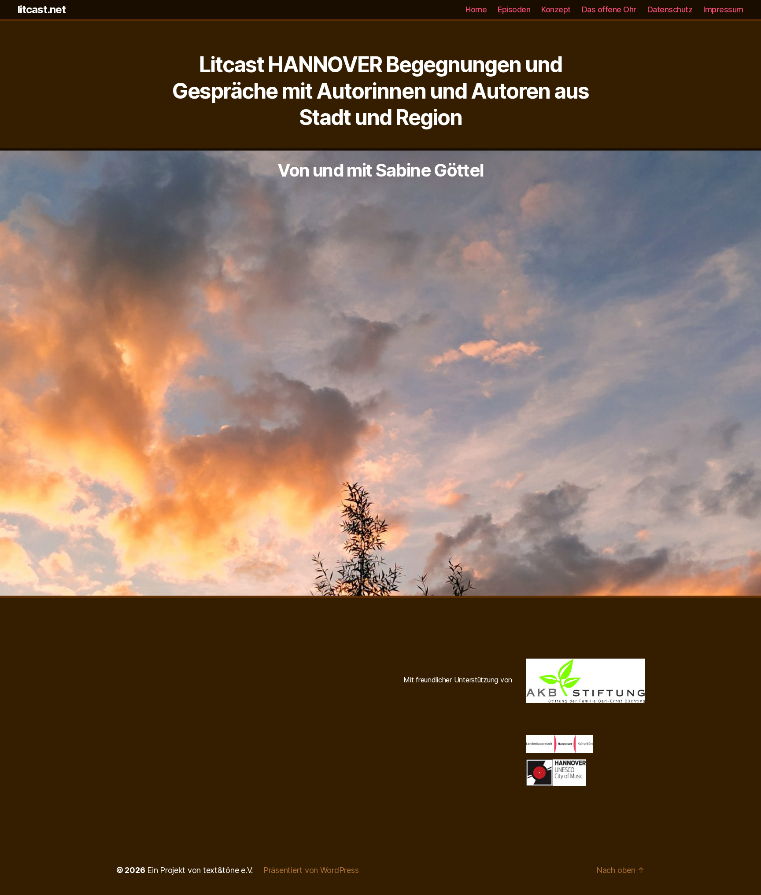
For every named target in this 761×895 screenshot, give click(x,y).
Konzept (556, 9)
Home (476, 9)
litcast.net (42, 9)
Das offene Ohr (609, 9)
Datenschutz (670, 9)
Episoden (514, 9)
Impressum (723, 9)
